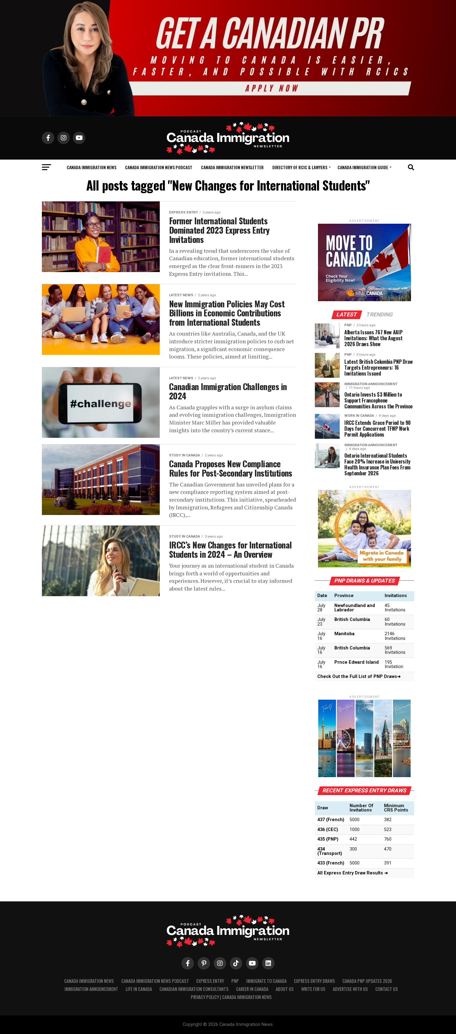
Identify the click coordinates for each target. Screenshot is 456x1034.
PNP (235, 981)
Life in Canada (139, 989)
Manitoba (344, 633)
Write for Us (313, 989)
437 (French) (330, 819)
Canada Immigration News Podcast (158, 167)
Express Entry (210, 981)
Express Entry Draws (314, 981)
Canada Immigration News (91, 167)
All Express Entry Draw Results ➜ (352, 873)
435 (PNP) (327, 839)
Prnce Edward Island (356, 662)
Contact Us (386, 989)
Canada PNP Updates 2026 (367, 981)
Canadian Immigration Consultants (194, 989)
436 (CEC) (327, 829)
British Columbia (352, 619)
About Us (285, 989)
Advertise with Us (350, 989)
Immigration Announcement (91, 989)
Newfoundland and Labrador (354, 608)
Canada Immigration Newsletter (232, 167)
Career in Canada (252, 989)
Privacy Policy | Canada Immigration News (231, 997)
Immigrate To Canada (266, 981)
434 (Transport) (329, 851)
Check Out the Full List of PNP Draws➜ (359, 676)
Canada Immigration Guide (363, 167)
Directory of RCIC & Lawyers (299, 167)
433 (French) (330, 863)
